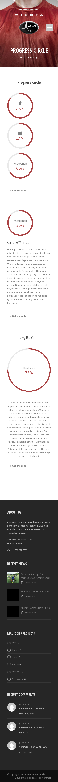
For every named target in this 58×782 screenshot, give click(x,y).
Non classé (17, 678)
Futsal (15, 664)
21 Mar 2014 (30, 596)
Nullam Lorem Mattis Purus (35, 607)
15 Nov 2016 (30, 582)
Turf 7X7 (16, 671)
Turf (14, 642)
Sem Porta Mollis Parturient (35, 591)
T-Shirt (15, 649)
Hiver (14, 657)
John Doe (24, 704)
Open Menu (49, 27)
